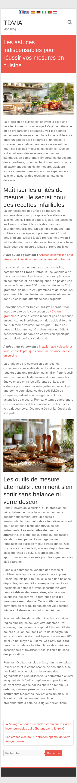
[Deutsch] (38, 12)
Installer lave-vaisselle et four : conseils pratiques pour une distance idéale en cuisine (37, 351)
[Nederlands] (55, 12)
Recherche (53, 753)
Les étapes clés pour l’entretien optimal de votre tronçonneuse (37, 739)
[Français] (22, 12)
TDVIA (12, 22)
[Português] (49, 12)
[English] (27, 12)
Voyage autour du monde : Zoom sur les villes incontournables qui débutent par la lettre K (38, 726)
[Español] (33, 12)
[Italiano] (44, 12)
